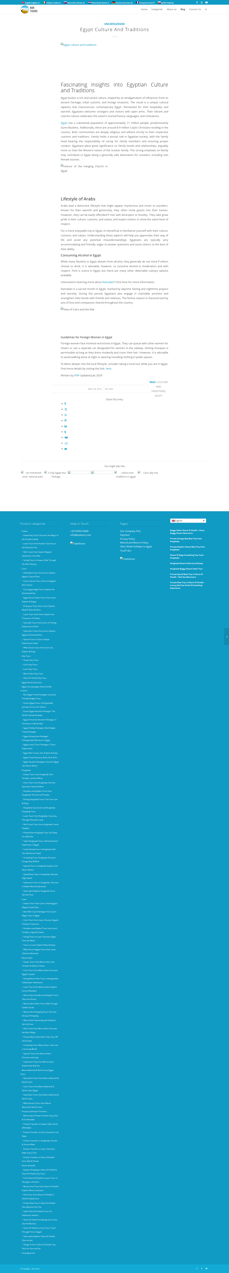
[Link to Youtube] (206, 2)
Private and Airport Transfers (34, 1111)
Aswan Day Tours (30, 660)
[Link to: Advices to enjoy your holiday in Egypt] (32, 482)
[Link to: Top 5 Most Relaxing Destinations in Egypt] (79, 482)
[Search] (206, 9)
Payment (125, 534)
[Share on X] (65, 409)
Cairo (24, 568)
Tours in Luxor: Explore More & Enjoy (39, 945)
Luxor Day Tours (30, 669)
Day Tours (26, 656)
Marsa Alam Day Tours (33, 673)
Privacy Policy (127, 538)
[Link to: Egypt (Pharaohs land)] (149, 482)
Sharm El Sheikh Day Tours (35, 678)
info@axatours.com (80, 534)
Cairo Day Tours (30, 664)
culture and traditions (159, 386)
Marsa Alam (27, 958)
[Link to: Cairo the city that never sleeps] (55, 482)
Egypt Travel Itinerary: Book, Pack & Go (40, 757)
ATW (77, 375)
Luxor (24, 899)
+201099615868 (79, 531)
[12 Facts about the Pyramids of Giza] (226, 636)
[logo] (31, 9)
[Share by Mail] (65, 449)
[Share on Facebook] (65, 403)
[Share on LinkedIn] (65, 426)
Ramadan (108, 282)
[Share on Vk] (66, 437)
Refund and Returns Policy (134, 542)
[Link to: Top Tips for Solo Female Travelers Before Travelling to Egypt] (102, 482)
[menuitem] (144, 9)
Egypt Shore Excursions (32, 682)
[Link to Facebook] (197, 2)
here (108, 368)
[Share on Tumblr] (65, 432)
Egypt (64, 123)
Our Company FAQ (130, 531)
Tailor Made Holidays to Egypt (136, 546)
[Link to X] (201, 2)
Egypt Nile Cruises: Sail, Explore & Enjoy (40, 753)
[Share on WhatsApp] (65, 415)
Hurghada (26, 770)
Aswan (25, 531)
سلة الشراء (125, 550)
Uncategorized (114, 24)
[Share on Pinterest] (65, 420)
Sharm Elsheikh (28, 1165)
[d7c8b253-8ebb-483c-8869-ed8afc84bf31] (114, 61)
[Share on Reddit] (66, 443)
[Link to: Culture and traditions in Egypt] (125, 482)
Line (110, 388)
